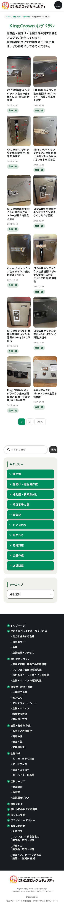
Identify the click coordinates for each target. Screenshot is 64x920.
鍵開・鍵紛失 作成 (21, 725)
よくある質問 (18, 814)
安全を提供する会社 (23, 636)
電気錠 (17, 514)
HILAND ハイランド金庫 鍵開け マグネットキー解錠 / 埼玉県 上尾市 (45, 95)
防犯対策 (18, 545)
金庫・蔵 (13, 110)
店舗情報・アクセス (23, 652)
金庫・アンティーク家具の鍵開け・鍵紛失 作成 (26, 856)
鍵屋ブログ (17, 804)
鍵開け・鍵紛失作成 (25, 484)
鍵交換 (17, 474)
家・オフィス (19, 764)
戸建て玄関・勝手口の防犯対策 (29, 664)
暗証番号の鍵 (21, 504)
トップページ (18, 625)
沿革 (14, 647)
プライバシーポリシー (23, 820)
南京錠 (16, 792)
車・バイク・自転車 (23, 775)
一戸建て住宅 (19, 692)
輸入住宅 (17, 697)
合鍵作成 (18, 555)
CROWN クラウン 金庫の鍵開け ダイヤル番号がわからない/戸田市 (18, 335)
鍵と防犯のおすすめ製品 (24, 809)
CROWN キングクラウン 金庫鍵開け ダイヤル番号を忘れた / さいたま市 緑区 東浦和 (45, 275)
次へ (40, 422)
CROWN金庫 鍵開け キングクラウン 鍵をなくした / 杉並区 (44, 212)
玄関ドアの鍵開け (22, 730)
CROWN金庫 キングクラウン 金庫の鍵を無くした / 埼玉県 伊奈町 (18, 95)
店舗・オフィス (21, 708)
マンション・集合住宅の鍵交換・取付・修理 (25, 838)
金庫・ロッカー (21, 769)
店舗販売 (18, 565)
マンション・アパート (24, 703)
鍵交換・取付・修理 (22, 687)
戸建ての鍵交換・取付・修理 (23, 847)
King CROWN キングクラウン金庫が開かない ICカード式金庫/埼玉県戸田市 (18, 395)
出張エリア (18, 642)
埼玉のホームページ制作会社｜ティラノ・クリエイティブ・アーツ (32, 900)
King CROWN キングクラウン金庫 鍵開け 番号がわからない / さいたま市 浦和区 (44, 154)
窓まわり (18, 535)
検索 (53, 449)
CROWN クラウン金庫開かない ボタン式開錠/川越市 (44, 334)
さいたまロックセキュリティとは (29, 631)
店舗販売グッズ (21, 797)
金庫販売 (17, 786)
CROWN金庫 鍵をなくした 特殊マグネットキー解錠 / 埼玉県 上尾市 (18, 213)
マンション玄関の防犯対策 (27, 669)
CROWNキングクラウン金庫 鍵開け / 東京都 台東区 (18, 153)
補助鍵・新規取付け (25, 494)
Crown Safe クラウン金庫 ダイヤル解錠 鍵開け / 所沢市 (18, 271)
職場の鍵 (17, 736)
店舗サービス (18, 781)
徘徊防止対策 (19, 719)
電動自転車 (18, 747)
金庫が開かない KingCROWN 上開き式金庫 (45, 393)
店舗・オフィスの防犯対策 (27, 680)
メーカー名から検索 (23, 758)
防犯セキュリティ (20, 659)
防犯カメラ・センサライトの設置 (30, 675)
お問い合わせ (18, 825)
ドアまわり (20, 525)
